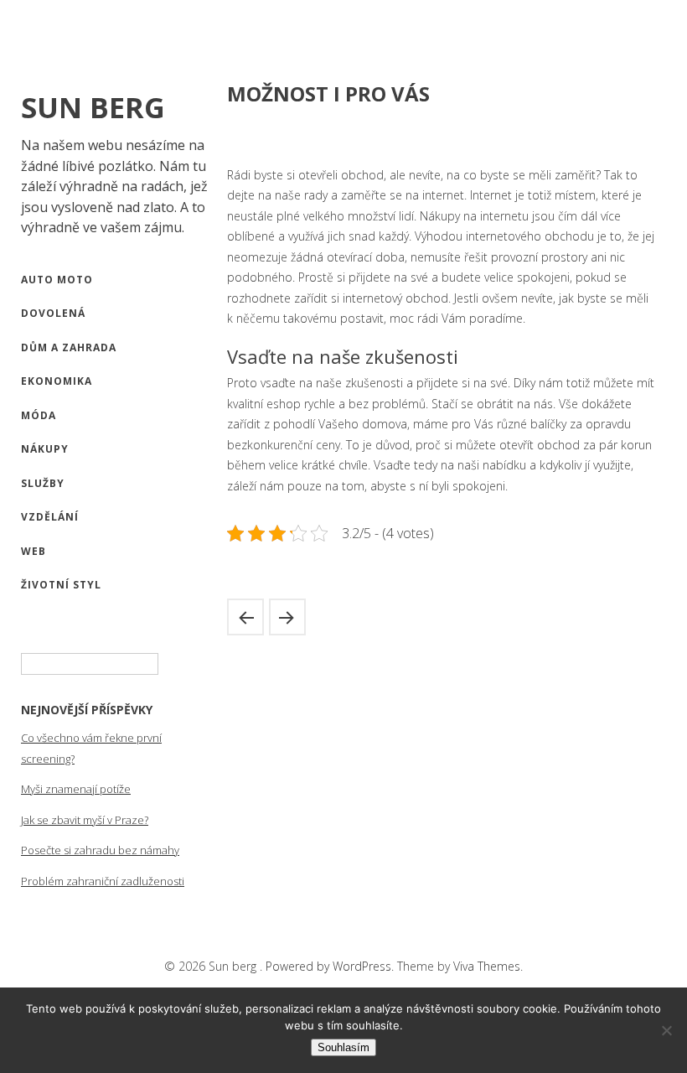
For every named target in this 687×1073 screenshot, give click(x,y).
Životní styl (61, 585)
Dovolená (53, 313)
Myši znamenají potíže (76, 788)
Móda (38, 415)
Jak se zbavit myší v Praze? (84, 819)
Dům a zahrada (68, 347)
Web (33, 551)
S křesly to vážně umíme (287, 617)
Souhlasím (343, 1047)
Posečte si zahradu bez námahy (100, 850)
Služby (43, 483)
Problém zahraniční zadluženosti (102, 881)
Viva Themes (486, 966)
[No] (666, 1030)
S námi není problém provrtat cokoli (245, 617)
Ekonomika (56, 381)
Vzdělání (50, 517)
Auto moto (57, 279)
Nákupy (45, 449)
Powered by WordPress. (331, 966)
